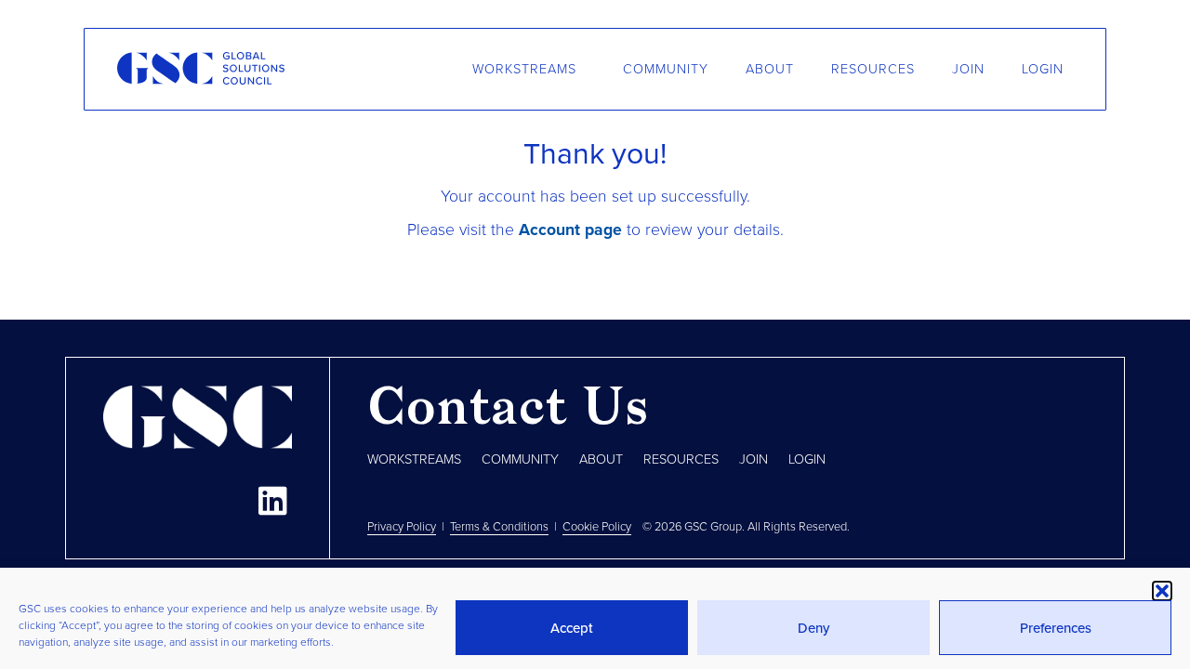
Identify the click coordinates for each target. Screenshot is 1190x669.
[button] (1162, 591)
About (770, 69)
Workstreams (524, 69)
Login (1043, 69)
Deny (813, 628)
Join (968, 69)
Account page (570, 230)
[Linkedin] (272, 499)
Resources (873, 69)
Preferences (1055, 628)
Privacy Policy (401, 526)
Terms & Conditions (499, 526)
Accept (571, 628)
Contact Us (508, 411)
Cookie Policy (596, 526)
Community (665, 69)
